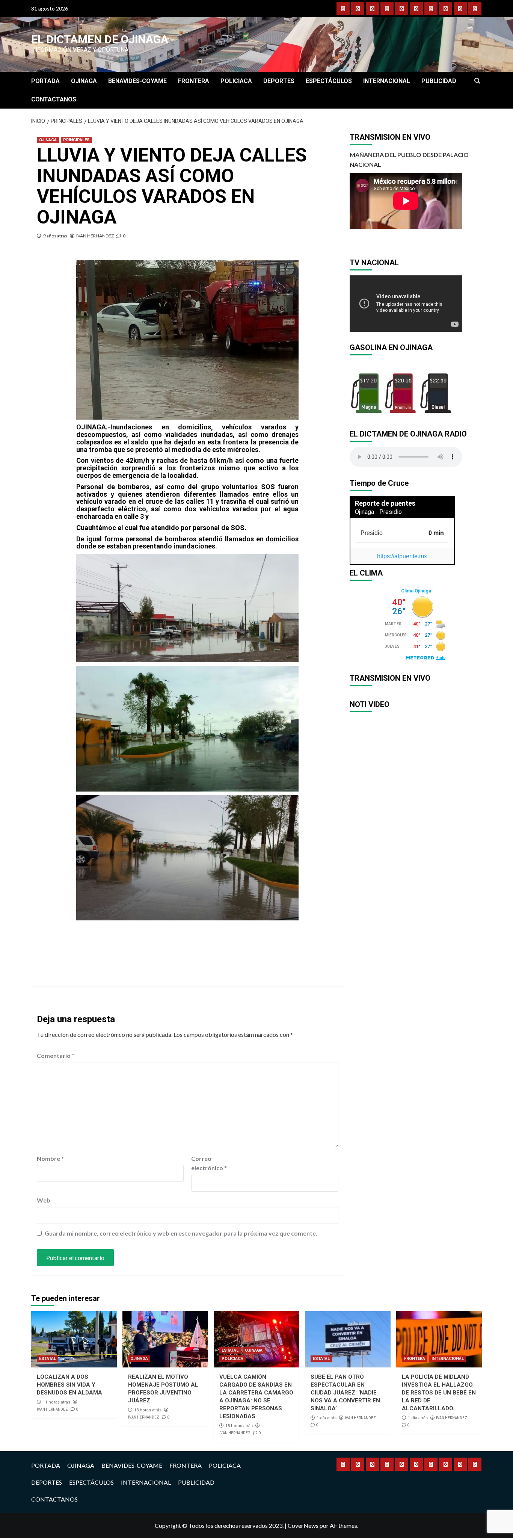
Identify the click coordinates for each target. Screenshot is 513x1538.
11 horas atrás (56, 1402)
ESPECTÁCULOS (329, 81)
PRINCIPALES (76, 139)
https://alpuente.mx (402, 556)
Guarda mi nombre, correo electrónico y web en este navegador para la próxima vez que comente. (181, 1233)
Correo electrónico (209, 1163)
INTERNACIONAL (386, 81)
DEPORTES (278, 81)
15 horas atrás (239, 1425)
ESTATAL (47, 1358)
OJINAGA (84, 81)
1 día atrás (326, 1418)
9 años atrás (55, 236)
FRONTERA (193, 81)
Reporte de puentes (385, 503)
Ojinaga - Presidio (378, 511)
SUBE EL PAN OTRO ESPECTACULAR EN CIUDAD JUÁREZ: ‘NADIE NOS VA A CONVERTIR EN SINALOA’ (345, 1392)
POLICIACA (236, 81)
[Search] (477, 81)
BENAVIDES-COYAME (137, 81)
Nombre (50, 1158)
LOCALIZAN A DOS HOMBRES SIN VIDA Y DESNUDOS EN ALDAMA (69, 1384)
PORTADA (45, 81)
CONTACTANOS (53, 99)
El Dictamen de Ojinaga (99, 39)
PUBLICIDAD (438, 81)
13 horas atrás (147, 1410)
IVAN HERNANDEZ (95, 236)
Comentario (55, 1055)
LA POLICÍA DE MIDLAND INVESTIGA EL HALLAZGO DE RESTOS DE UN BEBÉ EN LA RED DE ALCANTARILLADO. (439, 1392)
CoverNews (303, 1525)
